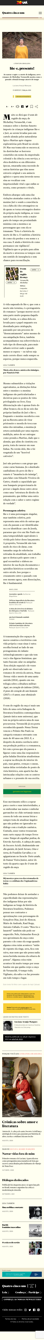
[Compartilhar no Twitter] (27, 106)
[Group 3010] (22, 1008)
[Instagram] (25, 1310)
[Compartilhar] (36, 106)
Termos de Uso (10, 1319)
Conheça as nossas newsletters (22, 1300)
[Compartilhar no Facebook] (22, 106)
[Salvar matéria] (31, 106)
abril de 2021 (17, 1039)
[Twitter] (30, 1310)
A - (7, 107)
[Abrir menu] (40, 13)
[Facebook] (34, 1310)
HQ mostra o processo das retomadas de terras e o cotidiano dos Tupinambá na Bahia (20, 881)
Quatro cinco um (13, 13)
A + (12, 107)
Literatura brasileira (22, 63)
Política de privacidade (30, 1319)
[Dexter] (22, 792)
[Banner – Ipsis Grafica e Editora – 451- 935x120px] (22, 1274)
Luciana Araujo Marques (22, 86)
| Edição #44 (26, 90)
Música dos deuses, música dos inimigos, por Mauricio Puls (21, 371)
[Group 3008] (22, 995)
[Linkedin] (38, 1310)
